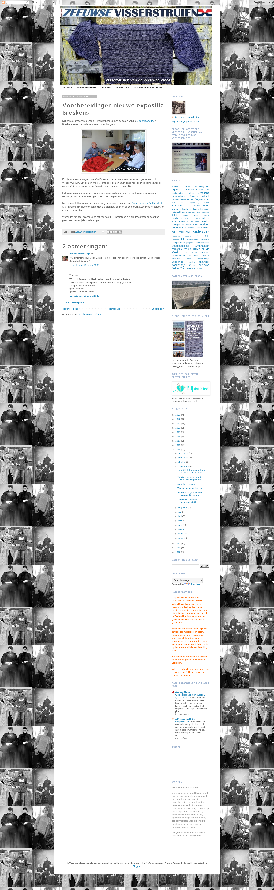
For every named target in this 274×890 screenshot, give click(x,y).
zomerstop (197, 268)
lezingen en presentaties (185, 224)
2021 (178, 423)
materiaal (192, 228)
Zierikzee (185, 268)
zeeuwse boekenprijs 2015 (190, 263)
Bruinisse (194, 196)
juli (179, 512)
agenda (176, 189)
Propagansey (192, 240)
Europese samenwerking (190, 205)
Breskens (203, 192)
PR (182, 239)
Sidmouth (204, 240)
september (183, 466)
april (180, 525)
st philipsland (188, 243)
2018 (178, 436)
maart (181, 529)
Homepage (114, 309)
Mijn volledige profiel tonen (185, 121)
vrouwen (205, 256)
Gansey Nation (183, 692)
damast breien (179, 199)
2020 (178, 428)
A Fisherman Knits (185, 719)
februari (182, 533)
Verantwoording (122, 87)
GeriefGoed (191, 212)
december (183, 453)
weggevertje (203, 258)
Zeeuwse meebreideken (86, 87)
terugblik (177, 249)
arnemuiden (190, 189)
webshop (176, 259)
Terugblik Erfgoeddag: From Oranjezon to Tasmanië (191, 471)
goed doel (190, 215)
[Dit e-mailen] (108, 232)
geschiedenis (203, 212)
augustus (183, 507)
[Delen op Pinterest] (120, 232)
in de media (196, 218)
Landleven (195, 221)
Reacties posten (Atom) (89, 314)
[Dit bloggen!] (111, 232)
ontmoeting (176, 236)
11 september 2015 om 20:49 (84, 296)
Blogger (136, 866)
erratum (206, 203)
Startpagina (67, 87)
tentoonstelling (202, 243)
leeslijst (205, 221)
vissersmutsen (178, 256)
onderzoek (201, 231)
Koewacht (184, 221)
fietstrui (175, 212)
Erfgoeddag (194, 203)
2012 (178, 552)
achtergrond (202, 186)
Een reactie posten (75, 302)
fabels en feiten (190, 209)
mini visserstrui (181, 232)
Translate (195, 584)
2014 (178, 543)
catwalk (205, 196)
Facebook (204, 209)
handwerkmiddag (180, 218)
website (189, 259)
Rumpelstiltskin (182, 721)
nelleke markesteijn (79, 253)
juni (180, 516)
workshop (177, 261)
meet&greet (203, 227)
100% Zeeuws (181, 186)
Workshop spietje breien (189, 488)
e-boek (190, 199)
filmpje (182, 212)
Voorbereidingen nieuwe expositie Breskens (189, 493)
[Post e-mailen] (103, 232)
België (191, 193)
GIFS (174, 215)
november (183, 457)
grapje (206, 215)
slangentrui (177, 243)
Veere (194, 252)
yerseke (191, 262)
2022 (178, 419)
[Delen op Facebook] (117, 232)
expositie (176, 209)
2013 (178, 547)
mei (180, 520)
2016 (178, 445)
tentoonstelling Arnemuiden (190, 245)
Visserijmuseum (145, 120)
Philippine (175, 240)
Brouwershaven (179, 196)
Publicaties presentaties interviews (148, 87)
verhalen (204, 252)
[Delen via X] (114, 232)
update (185, 252)
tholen (187, 249)
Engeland (200, 199)
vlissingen (193, 256)
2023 (178, 415)
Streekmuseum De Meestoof (147, 203)
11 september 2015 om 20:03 (84, 265)
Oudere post (158, 309)
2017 (178, 441)
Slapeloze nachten (186, 484)
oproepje (188, 236)
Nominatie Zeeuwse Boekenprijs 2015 (187, 501)
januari (182, 538)
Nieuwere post (70, 309)
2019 (178, 432)
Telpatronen (106, 87)
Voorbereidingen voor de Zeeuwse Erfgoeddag (189, 478)
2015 (178, 449)
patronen (202, 236)
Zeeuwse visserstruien (187, 117)
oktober (182, 462)
